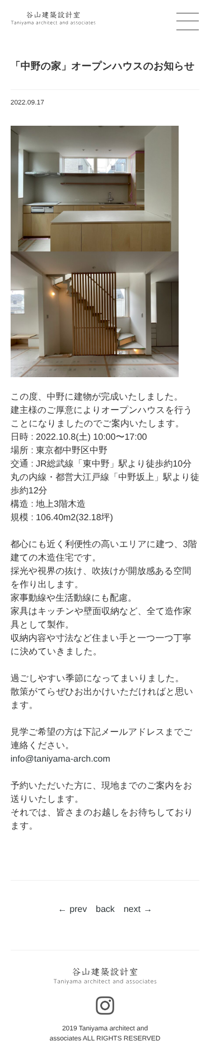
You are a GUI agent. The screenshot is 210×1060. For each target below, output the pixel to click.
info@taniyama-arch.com (60, 759)
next (132, 909)
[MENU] (183, 24)
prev (78, 909)
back (105, 909)
